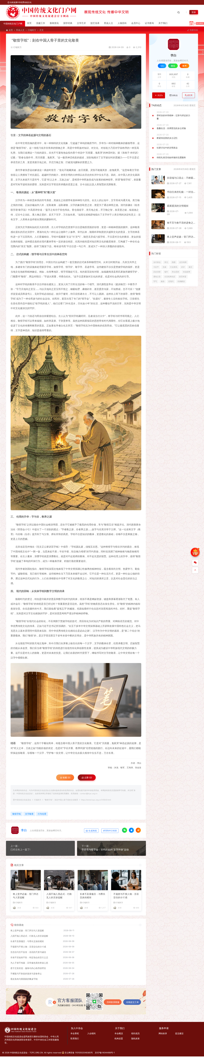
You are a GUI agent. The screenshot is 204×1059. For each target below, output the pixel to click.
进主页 (190, 95)
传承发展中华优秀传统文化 (21, 2)
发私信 (175, 95)
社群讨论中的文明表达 (167, 147)
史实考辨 (183, 262)
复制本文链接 (111, 830)
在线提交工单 (132, 1002)
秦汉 (190, 267)
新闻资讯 (54, 23)
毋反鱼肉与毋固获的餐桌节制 (24, 979)
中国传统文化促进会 (23, 800)
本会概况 (119, 1033)
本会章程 (74, 1033)
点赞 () (88, 777)
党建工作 (40, 23)
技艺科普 (182, 276)
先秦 (164, 267)
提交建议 (179, 1033)
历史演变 (157, 272)
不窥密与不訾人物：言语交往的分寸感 (126, 896)
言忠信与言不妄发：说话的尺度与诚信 (28, 952)
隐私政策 (135, 1038)
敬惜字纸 (16, 814)
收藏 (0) (66, 777)
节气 (155, 281)
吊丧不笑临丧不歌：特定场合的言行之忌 (29, 957)
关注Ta (160, 95)
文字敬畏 (29, 814)
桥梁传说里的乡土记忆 (167, 138)
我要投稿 (193, 30)
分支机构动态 (169, 276)
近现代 (171, 281)
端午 (166, 272)
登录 (194, 12)
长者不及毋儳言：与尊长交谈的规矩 (92, 896)
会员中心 (135, 23)
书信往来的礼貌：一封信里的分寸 (181, 191)
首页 (29, 23)
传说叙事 (186, 272)
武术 (183, 267)
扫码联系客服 (113, 1002)
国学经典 (67, 23)
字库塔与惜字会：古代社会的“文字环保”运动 (105, 849)
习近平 (156, 267)
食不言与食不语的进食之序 (181, 222)
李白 (24, 830)
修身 (162, 281)
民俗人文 (108, 23)
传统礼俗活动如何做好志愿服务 (171, 157)
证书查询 (149, 23)
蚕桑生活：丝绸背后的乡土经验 (171, 128)
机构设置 (119, 1038)
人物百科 (122, 23)
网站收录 (163, 1033)
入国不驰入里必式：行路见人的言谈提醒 (59, 896)
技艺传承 (95, 23)
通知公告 (157, 276)
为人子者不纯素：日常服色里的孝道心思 (29, 963)
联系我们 (74, 1038)
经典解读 (181, 281)
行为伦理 (42, 814)
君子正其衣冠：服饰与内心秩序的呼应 (28, 968)
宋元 (166, 262)
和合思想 (175, 272)
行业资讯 (173, 267)
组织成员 (135, 1033)
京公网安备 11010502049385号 (79, 1052)
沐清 (19, 908)
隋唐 (173, 262)
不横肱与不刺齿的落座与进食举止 (26, 973)
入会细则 (91, 1033)
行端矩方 (32, 30)
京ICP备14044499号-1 (105, 1052)
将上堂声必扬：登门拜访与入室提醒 (25, 896)
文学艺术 (81, 23)
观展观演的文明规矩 (177, 205)
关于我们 (162, 23)
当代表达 (157, 262)
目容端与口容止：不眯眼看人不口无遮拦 (181, 177)
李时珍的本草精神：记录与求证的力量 (173, 117)
